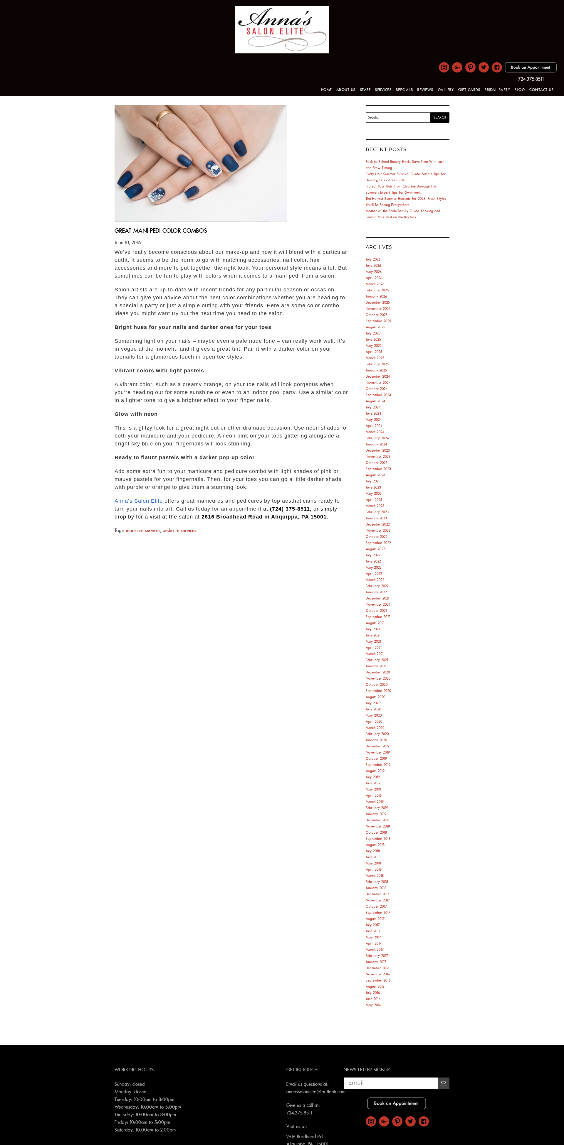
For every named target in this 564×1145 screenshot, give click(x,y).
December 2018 (378, 820)
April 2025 (374, 352)
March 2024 (375, 432)
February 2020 (377, 734)
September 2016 (378, 980)
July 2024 (373, 407)
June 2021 (373, 635)
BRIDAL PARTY (497, 90)
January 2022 (376, 592)
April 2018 (374, 870)
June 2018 (373, 857)
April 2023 (374, 500)
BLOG (520, 90)
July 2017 (373, 925)
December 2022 (378, 524)
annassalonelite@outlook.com (316, 1092)
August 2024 (375, 401)
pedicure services (179, 530)
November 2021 (378, 605)
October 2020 (377, 685)
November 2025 (378, 309)
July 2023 (373, 481)
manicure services (143, 530)
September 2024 (378, 395)
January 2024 (376, 444)
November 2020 (378, 678)
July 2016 (373, 993)
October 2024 (377, 389)
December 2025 (378, 303)
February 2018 (377, 882)
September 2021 (378, 617)
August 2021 (375, 623)
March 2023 (375, 506)
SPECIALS (404, 90)
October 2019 (376, 759)
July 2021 (373, 629)
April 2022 (374, 574)
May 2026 (374, 272)
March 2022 (375, 580)
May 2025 (374, 346)
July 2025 (373, 333)
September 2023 (378, 469)
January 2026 (376, 296)
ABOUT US (346, 90)
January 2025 (376, 370)
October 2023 (377, 463)
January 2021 (376, 666)
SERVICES (383, 90)
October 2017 (376, 906)
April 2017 (374, 943)
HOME (326, 90)
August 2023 (375, 475)
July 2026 (373, 259)
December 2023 (378, 450)
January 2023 (376, 518)
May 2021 (373, 642)
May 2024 (374, 420)
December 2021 (377, 598)
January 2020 (376, 740)
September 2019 (378, 765)
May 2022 (374, 568)
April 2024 (374, 426)
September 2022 (378, 543)
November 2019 (378, 752)
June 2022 (373, 561)
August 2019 (375, 771)
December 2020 (378, 672)
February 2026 (377, 290)
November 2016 (378, 974)
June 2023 (373, 487)
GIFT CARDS (469, 90)
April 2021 (374, 648)
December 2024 (378, 377)
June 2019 (373, 783)
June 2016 (373, 999)
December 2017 (378, 894)
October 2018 (376, 833)
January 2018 (376, 888)
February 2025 (377, 364)
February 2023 (377, 512)
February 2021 (377, 660)
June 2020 (373, 709)
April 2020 (374, 722)
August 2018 (375, 845)
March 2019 (375, 802)
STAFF (365, 90)
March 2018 (375, 876)
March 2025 (375, 358)
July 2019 (373, 777)
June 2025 (373, 340)
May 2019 (373, 789)
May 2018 (373, 863)
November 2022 (378, 531)
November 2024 (378, 383)
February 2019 (377, 808)
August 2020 (375, 697)
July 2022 (373, 555)
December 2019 (378, 746)
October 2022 (376, 537)
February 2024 (377, 438)
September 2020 (378, 691)
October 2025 (377, 315)
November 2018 (378, 826)
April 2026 (374, 278)
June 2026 (373, 266)
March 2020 (375, 728)
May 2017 (373, 937)
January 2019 (376, 814)
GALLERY (446, 90)
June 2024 (373, 414)
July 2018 (373, 851)
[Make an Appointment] (531, 71)
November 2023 (378, 457)
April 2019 (374, 796)
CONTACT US (541, 90)
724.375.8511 (531, 79)
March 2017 (375, 950)
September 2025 (378, 321)
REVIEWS (425, 90)
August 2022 (375, 549)
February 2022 (377, 586)
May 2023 (374, 494)
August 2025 (375, 327)
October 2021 (376, 611)
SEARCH (440, 117)
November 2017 (378, 900)
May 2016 (373, 1005)
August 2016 (375, 987)
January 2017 (376, 962)
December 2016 (378, 968)
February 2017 (377, 956)
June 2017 (373, 931)
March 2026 (375, 284)
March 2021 (375, 654)
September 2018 (378, 839)
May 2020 (374, 715)
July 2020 (373, 703)
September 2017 (378, 913)
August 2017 (375, 919)
